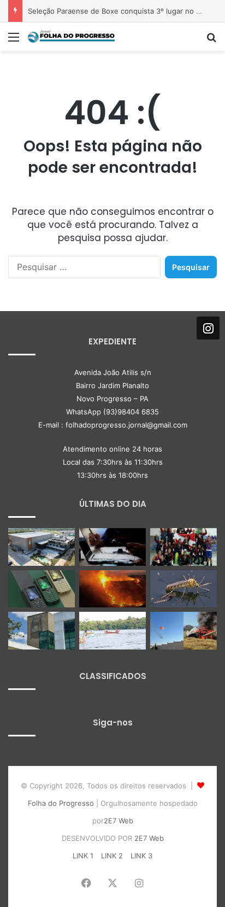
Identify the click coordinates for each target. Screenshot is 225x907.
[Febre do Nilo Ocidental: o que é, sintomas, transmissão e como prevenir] (183, 589)
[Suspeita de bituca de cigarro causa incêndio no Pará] (112, 589)
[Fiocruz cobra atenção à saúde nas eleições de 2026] (41, 630)
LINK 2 (112, 855)
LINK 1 (83, 855)
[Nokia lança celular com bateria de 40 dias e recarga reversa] (41, 589)
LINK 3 (141, 855)
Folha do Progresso (61, 803)
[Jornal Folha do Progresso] (71, 36)
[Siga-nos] (208, 328)
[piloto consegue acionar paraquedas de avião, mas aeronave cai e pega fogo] (183, 630)
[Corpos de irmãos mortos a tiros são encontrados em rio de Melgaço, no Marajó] (112, 630)
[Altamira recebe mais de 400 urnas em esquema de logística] (41, 547)
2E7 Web (118, 820)
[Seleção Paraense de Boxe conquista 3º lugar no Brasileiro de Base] (183, 547)
